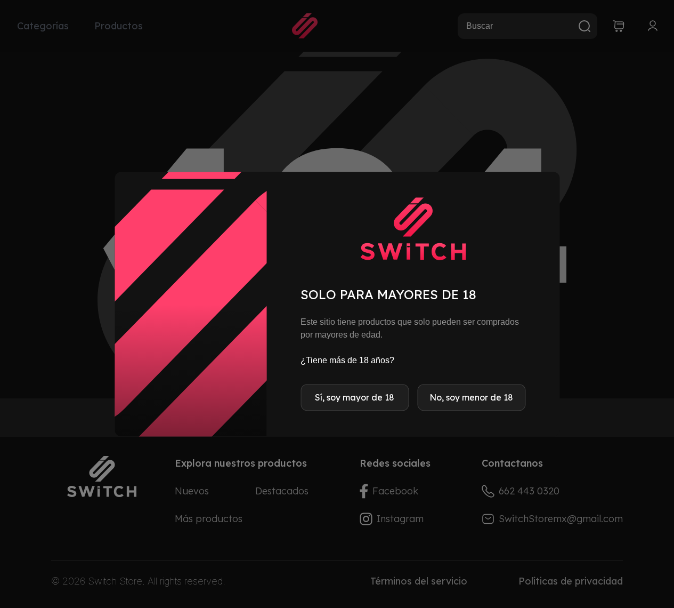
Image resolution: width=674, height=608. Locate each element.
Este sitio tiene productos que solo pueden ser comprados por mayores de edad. (410, 328)
